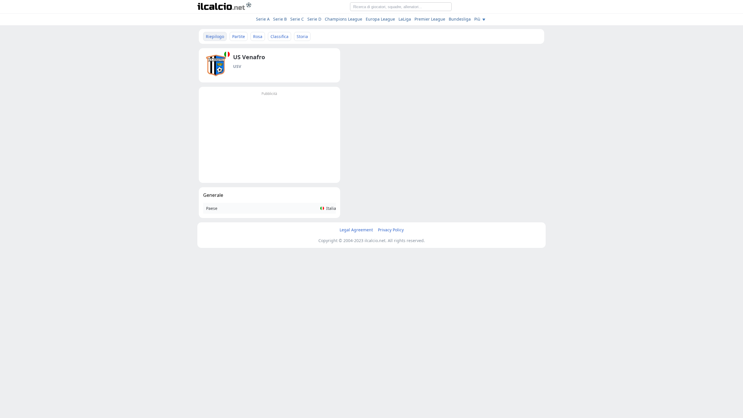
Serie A (263, 19)
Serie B (280, 19)
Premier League (429, 19)
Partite (238, 36)
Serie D (314, 19)
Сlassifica (279, 36)
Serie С (297, 19)
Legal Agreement (356, 230)
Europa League (380, 19)
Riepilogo (215, 36)
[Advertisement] (269, 138)
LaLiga (404, 19)
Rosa (257, 36)
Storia (302, 36)
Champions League (343, 19)
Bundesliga (460, 19)
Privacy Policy (391, 230)
